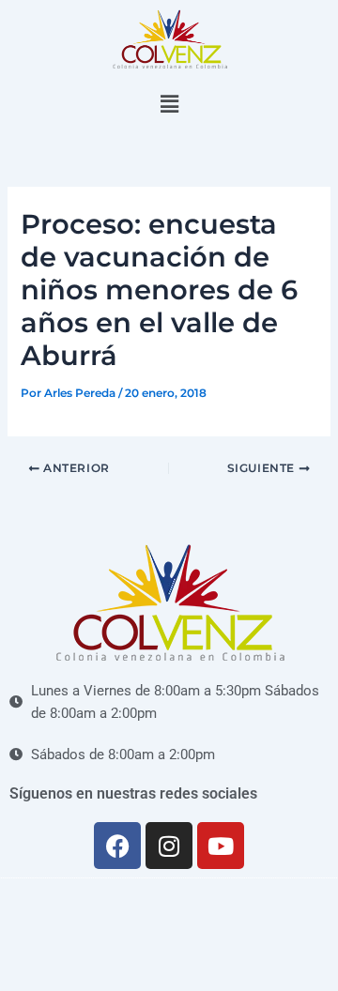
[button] (169, 105)
